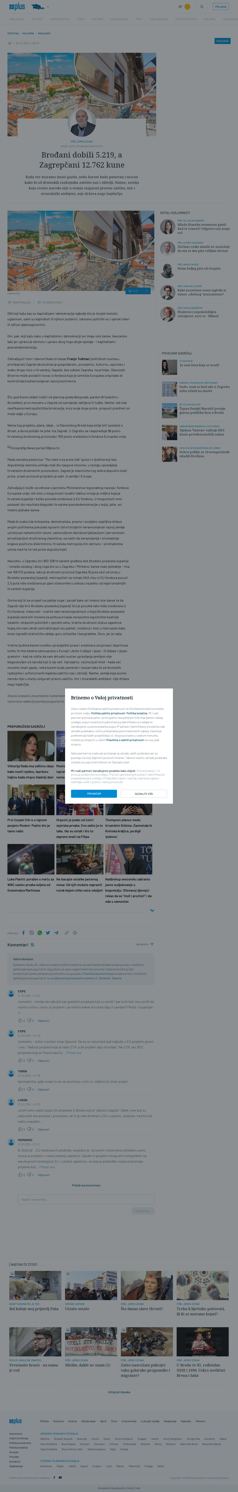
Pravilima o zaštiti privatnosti (125, 740)
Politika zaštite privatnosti (108, 713)
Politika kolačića (136, 713)
